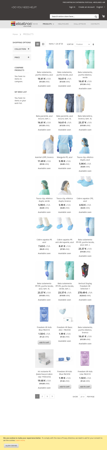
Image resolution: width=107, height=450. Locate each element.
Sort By (70, 44)
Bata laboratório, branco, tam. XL (85, 117)
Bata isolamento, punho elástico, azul (44, 73)
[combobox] (74, 16)
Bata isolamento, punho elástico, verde (85, 75)
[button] (101, 7)
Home (15, 34)
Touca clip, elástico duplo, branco (65, 199)
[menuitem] (35, 24)
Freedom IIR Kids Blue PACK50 (64, 372)
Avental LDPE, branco (44, 157)
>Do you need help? (24, 7)
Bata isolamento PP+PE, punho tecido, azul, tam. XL (44, 286)
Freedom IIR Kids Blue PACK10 (44, 328)
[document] (53, 443)
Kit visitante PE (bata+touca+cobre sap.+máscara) (44, 374)
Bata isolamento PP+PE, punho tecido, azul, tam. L (85, 242)
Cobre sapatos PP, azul (44, 240)
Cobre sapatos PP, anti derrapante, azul (64, 240)
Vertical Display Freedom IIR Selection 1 (85, 286)
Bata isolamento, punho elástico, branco (85, 330)
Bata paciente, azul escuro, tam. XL (64, 117)
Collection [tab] (20, 49)
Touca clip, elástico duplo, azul (85, 158)
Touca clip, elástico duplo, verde (44, 199)
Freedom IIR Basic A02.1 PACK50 (64, 328)
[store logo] (21, 23)
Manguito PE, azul (64, 157)
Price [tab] (17, 57)
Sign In (72, 7)
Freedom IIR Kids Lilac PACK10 (85, 372)
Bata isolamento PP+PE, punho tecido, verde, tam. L (65, 286)
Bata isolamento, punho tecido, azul (65, 73)
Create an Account (87, 7)
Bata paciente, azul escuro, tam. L (44, 117)
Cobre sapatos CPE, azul (85, 199)
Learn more (20, 440)
